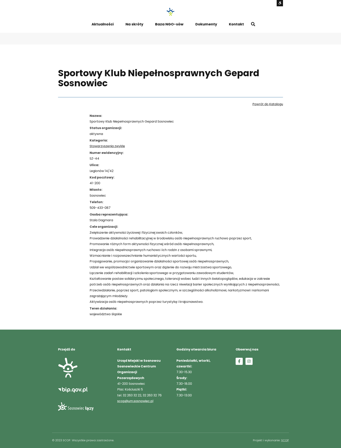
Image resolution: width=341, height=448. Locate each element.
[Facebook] (239, 361)
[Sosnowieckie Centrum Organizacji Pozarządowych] (170, 12)
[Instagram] (249, 361)
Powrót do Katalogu (267, 104)
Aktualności (103, 24)
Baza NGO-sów (169, 24)
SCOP (285, 440)
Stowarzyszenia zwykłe (107, 146)
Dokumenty (206, 24)
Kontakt (236, 24)
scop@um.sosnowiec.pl (135, 401)
